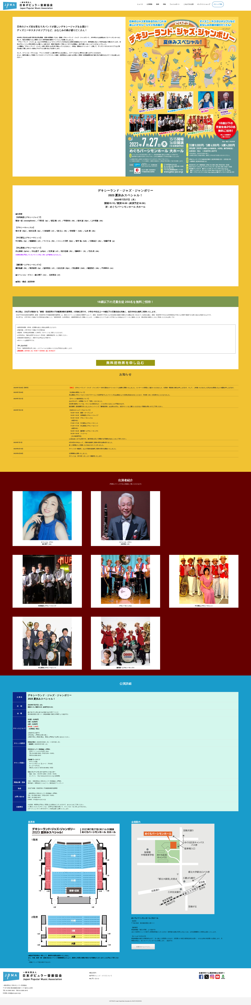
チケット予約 (218, 4)
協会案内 (93, 972)
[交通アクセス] (53, 712)
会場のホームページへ (143, 947)
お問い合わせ (94, 978)
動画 (157, 4)
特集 (164, 4)
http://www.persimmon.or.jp (45, 776)
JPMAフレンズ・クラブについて (101, 975)
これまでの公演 (188, 4)
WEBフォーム (33, 751)
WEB (51, 768)
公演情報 (149, 4)
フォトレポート (175, 4)
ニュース (140, 4)
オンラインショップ (203, 4)
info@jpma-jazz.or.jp (39, 799)
